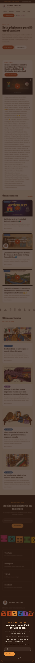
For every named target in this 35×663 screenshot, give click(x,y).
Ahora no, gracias (17, 658)
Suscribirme (9, 654)
